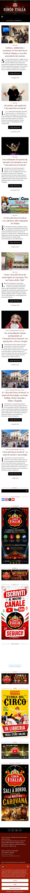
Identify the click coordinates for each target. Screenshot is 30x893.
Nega (15, 884)
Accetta (15, 880)
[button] (28, 866)
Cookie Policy (9, 891)
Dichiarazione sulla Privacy (17, 891)
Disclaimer (10, 854)
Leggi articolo (15, 73)
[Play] (3, 757)
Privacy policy (4, 856)
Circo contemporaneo (12, 330)
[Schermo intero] (26, 757)
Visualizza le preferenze (15, 888)
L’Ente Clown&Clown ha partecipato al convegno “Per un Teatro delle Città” (15, 277)
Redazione (4, 854)
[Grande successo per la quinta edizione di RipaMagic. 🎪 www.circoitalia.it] (24, 658)
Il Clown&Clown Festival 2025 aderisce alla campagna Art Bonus (15, 221)
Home (2, 20)
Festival (15, 45)
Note (18, 856)
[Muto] (24, 757)
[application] (15, 751)
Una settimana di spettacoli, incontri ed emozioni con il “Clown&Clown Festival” (15, 162)
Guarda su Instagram (15, 666)
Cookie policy (12, 856)
